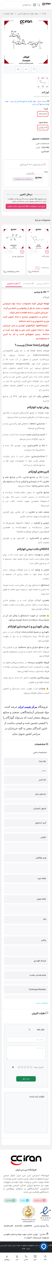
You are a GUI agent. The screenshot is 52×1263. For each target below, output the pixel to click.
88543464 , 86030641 (23, 1226)
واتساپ (9, 1200)
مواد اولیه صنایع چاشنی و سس (23, 101)
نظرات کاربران (12, 283)
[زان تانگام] (38, 238)
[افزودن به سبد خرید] (47, 252)
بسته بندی (43, 122)
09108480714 (8, 1226)
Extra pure (43, 114)
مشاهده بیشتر (42, 1003)
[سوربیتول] (13, 238)
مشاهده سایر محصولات (23, 179)
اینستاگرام (38, 1200)
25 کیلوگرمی (42, 127)
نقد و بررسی (41, 283)
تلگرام (23, 1200)
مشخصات (27, 283)
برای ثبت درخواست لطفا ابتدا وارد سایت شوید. (26, 206)
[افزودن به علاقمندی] (30, 251)
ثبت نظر (26, 1079)
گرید (46, 109)
